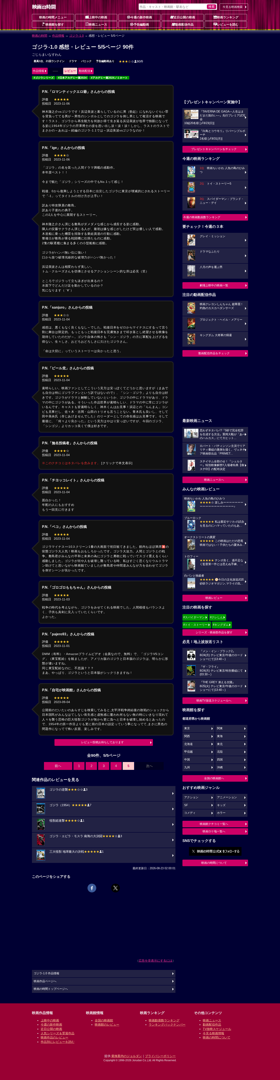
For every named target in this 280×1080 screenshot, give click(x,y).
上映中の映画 (98, 17)
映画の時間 (39, 35)
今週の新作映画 (141, 17)
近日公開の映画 (184, 17)
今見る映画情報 (213, 1033)
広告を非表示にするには (155, 960)
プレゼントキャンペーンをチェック (214, 149)
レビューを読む (227, 24)
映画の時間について (214, 862)
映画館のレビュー (107, 1024)
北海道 (188, 744)
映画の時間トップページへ (51, 988)
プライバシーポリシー (160, 1056)
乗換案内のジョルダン (126, 1056)
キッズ (221, 805)
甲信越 (188, 751)
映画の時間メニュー (53, 17)
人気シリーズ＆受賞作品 (57, 1033)
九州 (187, 767)
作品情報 (58, 35)
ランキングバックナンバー (167, 1024)
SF (186, 805)
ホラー (221, 812)
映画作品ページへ (45, 981)
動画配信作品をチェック (214, 353)
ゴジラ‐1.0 (76, 35)
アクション (191, 797)
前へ (58, 766)
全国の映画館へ (214, 778)
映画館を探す (55, 24)
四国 (220, 759)
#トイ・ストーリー (195, 624)
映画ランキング (227, 17)
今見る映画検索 (233, 7)
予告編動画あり (105, 61)
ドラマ (73, 61)
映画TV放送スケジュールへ (213, 700)
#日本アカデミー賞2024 (72, 77)
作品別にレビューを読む (57, 1042)
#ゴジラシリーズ (44, 77)
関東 (220, 728)
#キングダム (221, 624)
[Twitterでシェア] (115, 888)
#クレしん (216, 617)
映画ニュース (98, 24)
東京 (187, 728)
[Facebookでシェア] (92, 888)
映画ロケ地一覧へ (214, 831)
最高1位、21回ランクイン (49, 61)
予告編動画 (141, 24)
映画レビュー (213, 598)
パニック (86, 61)
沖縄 (220, 767)
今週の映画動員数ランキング (201, 217)
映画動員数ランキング (164, 1020)
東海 (220, 736)
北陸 (220, 751)
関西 (187, 736)
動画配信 (84, 71)
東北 (220, 744)
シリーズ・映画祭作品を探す (214, 632)
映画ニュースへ (214, 479)
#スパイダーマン (194, 617)
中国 (187, 759)
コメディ (190, 812)
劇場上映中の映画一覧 (214, 285)
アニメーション (227, 797)
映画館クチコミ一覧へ (214, 824)
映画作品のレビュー (54, 1037)
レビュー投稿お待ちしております (102, 742)
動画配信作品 (184, 24)
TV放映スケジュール (217, 1029)
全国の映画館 (104, 1020)
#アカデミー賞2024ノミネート (109, 77)
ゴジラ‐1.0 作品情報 (46, 973)
